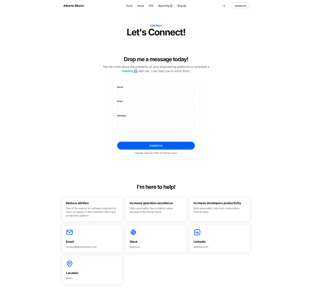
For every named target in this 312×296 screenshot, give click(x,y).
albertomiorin (201, 246)
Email (119, 101)
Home (129, 5)
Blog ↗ (182, 5)
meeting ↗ (129, 71)
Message (121, 115)
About (140, 5)
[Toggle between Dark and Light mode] (224, 6)
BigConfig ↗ (165, 5)
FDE (151, 5)
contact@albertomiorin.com (81, 246)
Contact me (240, 6)
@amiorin (135, 246)
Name (120, 87)
